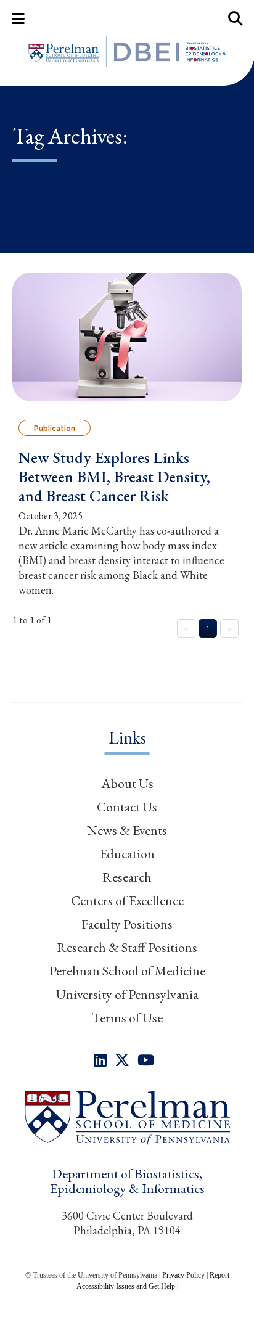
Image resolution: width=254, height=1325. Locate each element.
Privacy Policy (183, 1275)
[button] (127, 1117)
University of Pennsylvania (127, 994)
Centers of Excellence (127, 900)
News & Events (127, 830)
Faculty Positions (127, 924)
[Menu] (18, 18)
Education (127, 854)
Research (127, 877)
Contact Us (127, 807)
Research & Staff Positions (127, 947)
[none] (100, 1060)
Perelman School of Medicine (127, 971)
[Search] (236, 18)
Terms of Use (127, 1018)
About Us (127, 783)
